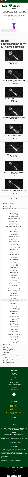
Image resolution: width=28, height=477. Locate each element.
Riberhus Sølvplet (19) (14, 318)
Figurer (3, 14)
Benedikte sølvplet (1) (14, 224)
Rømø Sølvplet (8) (14, 324)
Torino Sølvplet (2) (14, 337)
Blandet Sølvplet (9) (14, 231)
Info (14, 20)
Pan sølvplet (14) (14, 311)
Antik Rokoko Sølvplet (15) (14, 218)
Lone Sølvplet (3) (14, 293)
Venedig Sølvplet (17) (14, 341)
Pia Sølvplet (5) (14, 313)
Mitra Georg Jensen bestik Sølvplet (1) (14, 301)
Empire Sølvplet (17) (14, 246)
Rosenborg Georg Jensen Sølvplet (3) (14, 323)
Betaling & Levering (14, 22)
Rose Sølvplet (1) (14, 321)
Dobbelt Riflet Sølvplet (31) (14, 244)
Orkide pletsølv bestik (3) (14, 308)
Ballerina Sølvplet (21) (14, 221)
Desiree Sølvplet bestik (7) (14, 239)
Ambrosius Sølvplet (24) (14, 211)
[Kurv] (19, 30)
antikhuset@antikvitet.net (7, 469)
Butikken (14, 19)
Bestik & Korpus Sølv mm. (12, 11)
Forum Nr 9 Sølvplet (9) (14, 254)
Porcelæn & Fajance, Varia (8, 15)
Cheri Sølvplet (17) (14, 234)
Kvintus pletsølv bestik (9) (14, 290)
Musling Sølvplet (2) (14, 305)
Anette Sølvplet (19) (14, 213)
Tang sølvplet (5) (14, 336)
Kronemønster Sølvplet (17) (14, 288)
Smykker (16, 15)
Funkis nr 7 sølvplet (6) (14, 261)
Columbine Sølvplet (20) (14, 236)
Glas (6, 14)
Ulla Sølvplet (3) (14, 339)
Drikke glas (23, 12)
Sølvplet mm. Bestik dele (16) (14, 334)
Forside (14, 8)
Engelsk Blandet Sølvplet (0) (14, 247)
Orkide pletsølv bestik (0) (14, 310)
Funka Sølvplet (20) (14, 259)
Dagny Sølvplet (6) (14, 238)
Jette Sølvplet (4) (14, 280)
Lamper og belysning (15, 16)
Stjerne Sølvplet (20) (14, 333)
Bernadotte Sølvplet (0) (14, 228)
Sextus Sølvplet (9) (14, 329)
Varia (9, 16)
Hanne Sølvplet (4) (14, 267)
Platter (24, 14)
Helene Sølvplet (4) (14, 270)
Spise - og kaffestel (22, 15)
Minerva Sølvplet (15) (14, 300)
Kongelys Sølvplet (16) (14, 285)
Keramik (17, 14)
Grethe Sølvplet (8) (14, 265)
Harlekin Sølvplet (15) (14, 269)
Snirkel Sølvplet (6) (14, 331)
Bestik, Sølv (8, 12)
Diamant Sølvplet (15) (14, 241)
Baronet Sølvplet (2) (14, 223)
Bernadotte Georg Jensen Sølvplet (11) (14, 226)
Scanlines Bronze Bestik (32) (14, 328)
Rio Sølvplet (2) (14, 319)
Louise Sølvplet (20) (14, 295)
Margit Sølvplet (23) (14, 298)
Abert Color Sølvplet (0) (14, 210)
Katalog (14, 10)
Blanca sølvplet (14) (14, 229)
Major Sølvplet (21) (14, 297)
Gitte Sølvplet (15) (14, 264)
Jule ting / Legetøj (11, 14)
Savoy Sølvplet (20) (14, 326)
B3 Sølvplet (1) (14, 220)
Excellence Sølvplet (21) (14, 251)
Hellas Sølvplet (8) (14, 272)
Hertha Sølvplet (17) (14, 274)
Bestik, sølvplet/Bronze (16, 12)
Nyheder (21, 14)
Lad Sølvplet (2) (14, 292)
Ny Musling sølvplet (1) (14, 306)
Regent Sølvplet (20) (14, 316)
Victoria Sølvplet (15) (14, 342)
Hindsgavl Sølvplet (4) (14, 275)
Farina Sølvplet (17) (14, 252)
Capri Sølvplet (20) (14, 233)
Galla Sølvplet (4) (14, 262)
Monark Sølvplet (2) (14, 303)
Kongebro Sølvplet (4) (14, 283)
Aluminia (4, 11)
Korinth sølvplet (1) (14, 287)
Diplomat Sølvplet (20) (14, 242)
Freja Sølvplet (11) (14, 257)
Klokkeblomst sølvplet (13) (14, 282)
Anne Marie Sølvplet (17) (14, 216)
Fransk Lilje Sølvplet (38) (14, 256)
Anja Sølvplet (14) (14, 215)
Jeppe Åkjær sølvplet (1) (14, 279)
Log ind (14, 23)
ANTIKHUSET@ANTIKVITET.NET (15, 384)
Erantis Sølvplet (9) (14, 249)
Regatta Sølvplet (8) (14, 315)
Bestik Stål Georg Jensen (8, 205)
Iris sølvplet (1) (14, 277)
